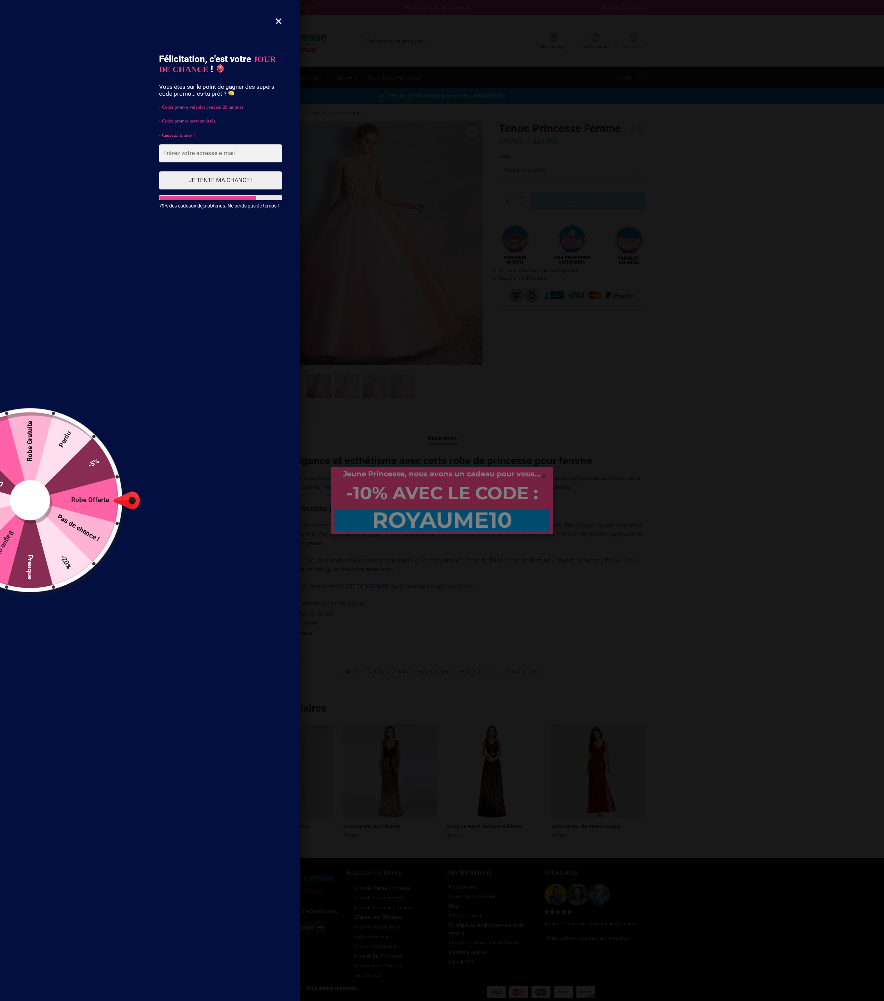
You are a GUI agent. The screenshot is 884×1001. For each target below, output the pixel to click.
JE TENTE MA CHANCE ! (221, 180)
